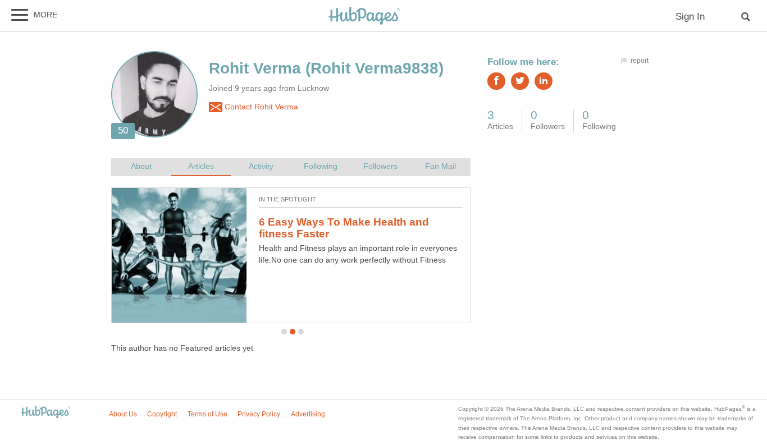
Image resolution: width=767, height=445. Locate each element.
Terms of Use (207, 414)
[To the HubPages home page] (45, 413)
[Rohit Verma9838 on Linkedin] (544, 81)
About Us (123, 414)
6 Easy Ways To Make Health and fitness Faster (344, 228)
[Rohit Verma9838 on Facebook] (496, 81)
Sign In (690, 16)
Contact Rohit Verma (260, 107)
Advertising (308, 414)
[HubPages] (364, 16)
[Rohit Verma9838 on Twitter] (520, 81)
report (640, 61)
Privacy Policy (259, 414)
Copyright (162, 414)
